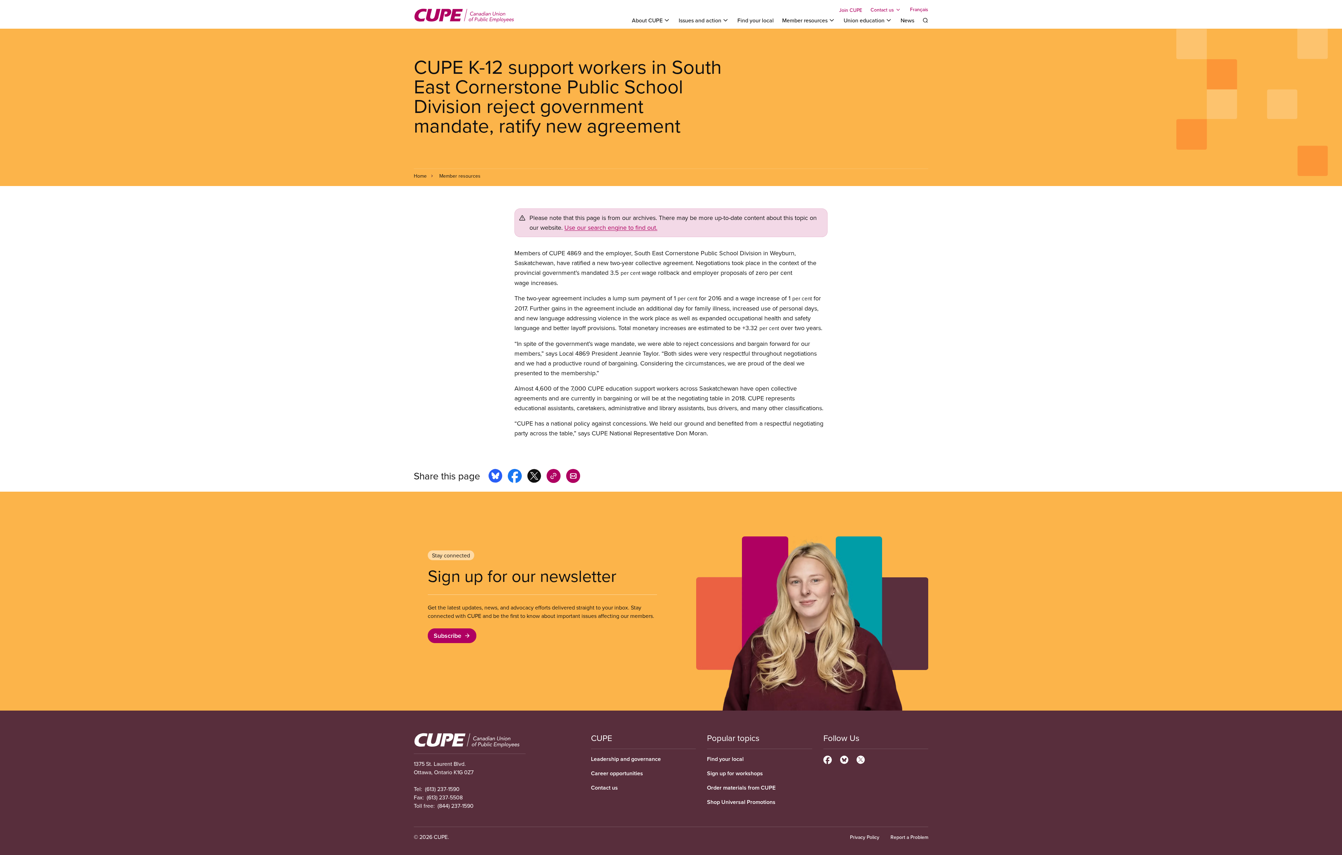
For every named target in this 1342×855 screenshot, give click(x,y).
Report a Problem (909, 837)
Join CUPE (850, 10)
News (907, 20)
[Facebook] (827, 759)
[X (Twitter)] (861, 759)
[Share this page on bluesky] (495, 477)
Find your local (755, 20)
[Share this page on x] (534, 477)
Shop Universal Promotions (741, 802)
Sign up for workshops (735, 773)
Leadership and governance (626, 759)
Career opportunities (617, 773)
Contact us (604, 788)
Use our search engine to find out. (610, 227)
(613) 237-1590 (442, 789)
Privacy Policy (864, 837)
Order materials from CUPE (741, 788)
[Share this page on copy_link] (554, 477)
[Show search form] (925, 20)
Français (919, 9)
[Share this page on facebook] (515, 477)
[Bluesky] (844, 759)
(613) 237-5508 (445, 797)
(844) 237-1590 (456, 806)
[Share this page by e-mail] (573, 477)
